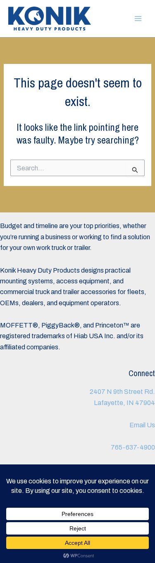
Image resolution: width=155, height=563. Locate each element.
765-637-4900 (133, 447)
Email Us (142, 425)
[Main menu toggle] (138, 18)
